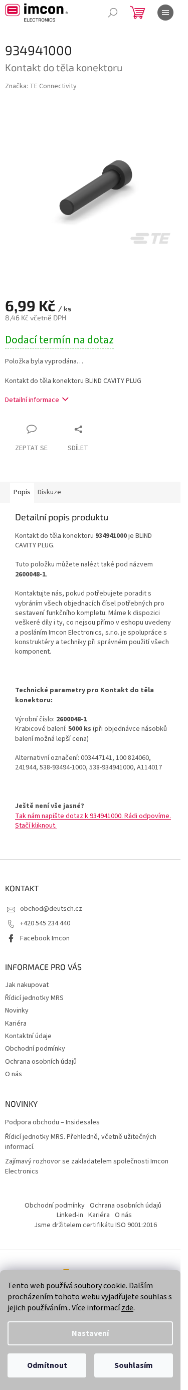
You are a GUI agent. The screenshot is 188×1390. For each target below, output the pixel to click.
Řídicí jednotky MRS (34, 998)
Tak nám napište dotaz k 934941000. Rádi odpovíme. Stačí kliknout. (93, 821)
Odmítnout (47, 1365)
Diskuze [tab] (49, 492)
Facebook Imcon (45, 938)
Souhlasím (133, 1365)
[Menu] (165, 13)
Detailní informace (32, 400)
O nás (13, 1074)
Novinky (17, 1011)
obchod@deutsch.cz (51, 909)
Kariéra (16, 1024)
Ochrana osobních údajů (41, 1062)
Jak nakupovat (27, 985)
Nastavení (90, 1333)
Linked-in (70, 1215)
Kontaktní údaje (28, 1036)
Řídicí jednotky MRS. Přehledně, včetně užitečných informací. (80, 1141)
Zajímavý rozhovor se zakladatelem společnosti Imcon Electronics (86, 1166)
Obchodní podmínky (35, 1049)
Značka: (41, 86)
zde (127, 1307)
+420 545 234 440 (45, 923)
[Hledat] (113, 13)
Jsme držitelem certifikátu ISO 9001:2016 (95, 1225)
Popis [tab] (22, 492)
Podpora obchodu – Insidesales (52, 1122)
